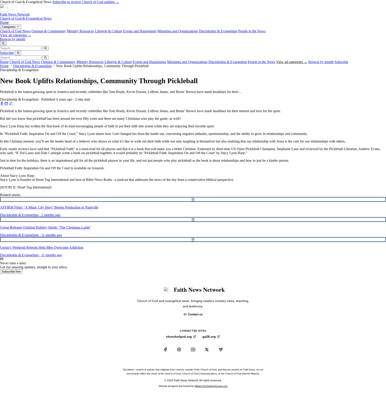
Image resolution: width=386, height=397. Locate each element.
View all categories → (15, 35)
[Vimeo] (221, 349)
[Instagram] (179, 349)
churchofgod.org (179, 336)
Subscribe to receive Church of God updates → (85, 2)
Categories (9, 27)
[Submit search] (45, 48)
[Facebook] (165, 349)
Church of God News (15, 31)
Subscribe (7, 53)
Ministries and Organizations (177, 31)
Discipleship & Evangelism (218, 31)
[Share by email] (6, 103)
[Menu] (18, 53)
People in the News (252, 31)
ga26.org (209, 336)
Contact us (195, 314)
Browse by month (12, 39)
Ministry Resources (80, 31)
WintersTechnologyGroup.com (211, 386)
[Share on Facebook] (2, 103)
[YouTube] (193, 349)
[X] (207, 349)
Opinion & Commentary (48, 31)
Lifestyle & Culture (108, 31)
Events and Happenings (140, 31)
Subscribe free (11, 271)
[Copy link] (11, 103)
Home (4, 22)
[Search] (3, 43)
